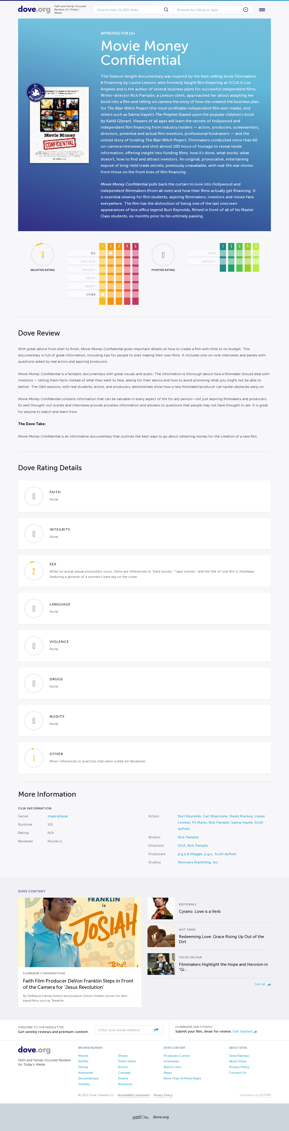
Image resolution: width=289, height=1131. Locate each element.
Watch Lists (172, 1067)
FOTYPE (265, 1095)
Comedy (124, 1072)
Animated (85, 1072)
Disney (83, 1067)
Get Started (242, 1031)
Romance (125, 1084)
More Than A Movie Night (182, 1078)
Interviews (171, 1061)
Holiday (84, 1084)
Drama (123, 1078)
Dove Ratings (239, 1055)
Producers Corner (177, 1055)
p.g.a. (208, 854)
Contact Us (237, 1072)
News (168, 1072)
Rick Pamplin (219, 822)
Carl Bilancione (215, 816)
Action (123, 1067)
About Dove (237, 1061)
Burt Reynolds (189, 816)
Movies (83, 1055)
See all (260, 984)
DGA (182, 845)
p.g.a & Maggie (190, 854)
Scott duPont (225, 854)
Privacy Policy (239, 1067)
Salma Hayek (242, 822)
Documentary (88, 1078)
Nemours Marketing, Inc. (198, 862)
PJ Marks (199, 822)
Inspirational (58, 816)
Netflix (83, 1061)
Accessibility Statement (134, 1095)
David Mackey (241, 816)
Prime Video (127, 1061)
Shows (123, 1055)
